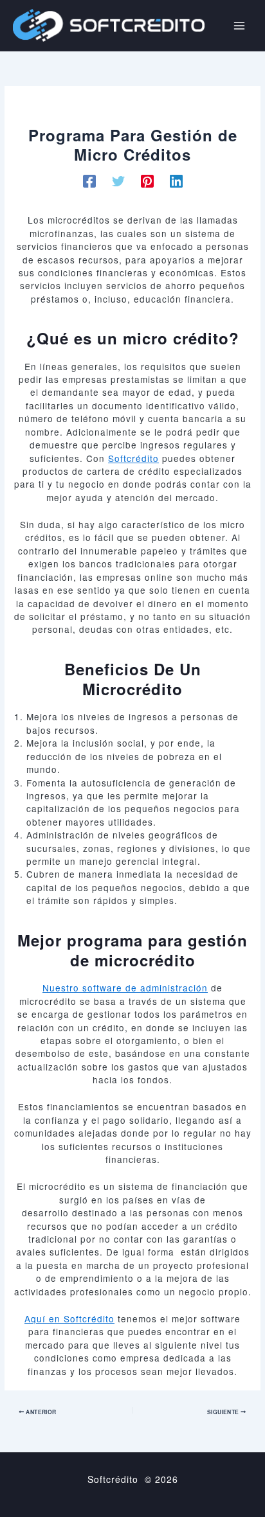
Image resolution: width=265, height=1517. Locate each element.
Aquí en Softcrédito (69, 1318)
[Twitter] (118, 180)
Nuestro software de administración (125, 987)
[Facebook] (89, 180)
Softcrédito (133, 458)
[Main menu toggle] (239, 25)
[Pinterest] (147, 180)
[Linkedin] (176, 180)
